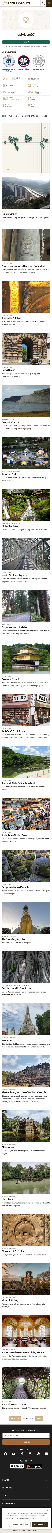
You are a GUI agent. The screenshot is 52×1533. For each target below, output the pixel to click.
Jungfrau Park (9, 474)
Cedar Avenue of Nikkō (14, 627)
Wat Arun (7, 1040)
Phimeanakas (9, 1147)
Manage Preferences (19, 1524)
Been (4, 116)
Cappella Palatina (12, 318)
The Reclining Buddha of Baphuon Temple (24, 1092)
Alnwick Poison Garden (14, 1404)
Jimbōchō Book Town (13, 731)
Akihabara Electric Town (15, 835)
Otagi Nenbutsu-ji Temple (15, 887)
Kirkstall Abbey (10, 1300)
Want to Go (14, 116)
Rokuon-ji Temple (11, 679)
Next (39, 1418)
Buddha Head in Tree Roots (16, 988)
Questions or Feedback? (26, 1530)
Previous (15, 1418)
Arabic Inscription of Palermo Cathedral (23, 266)
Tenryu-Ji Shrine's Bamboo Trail (18, 783)
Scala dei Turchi (10, 422)
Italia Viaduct (9, 214)
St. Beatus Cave (10, 526)
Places (5, 1480)
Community (8, 1503)
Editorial (7, 1488)
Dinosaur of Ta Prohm (13, 1251)
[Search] (43, 3)
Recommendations (30, 116)
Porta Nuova (8, 370)
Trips (5, 1496)
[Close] (47, 1510)
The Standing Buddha (13, 939)
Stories (44, 116)
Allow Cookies (39, 1524)
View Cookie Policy (26, 1518)
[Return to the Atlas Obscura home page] (17, 3)
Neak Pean (8, 1199)
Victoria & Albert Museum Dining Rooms (23, 1352)
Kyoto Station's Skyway (15, 575)
